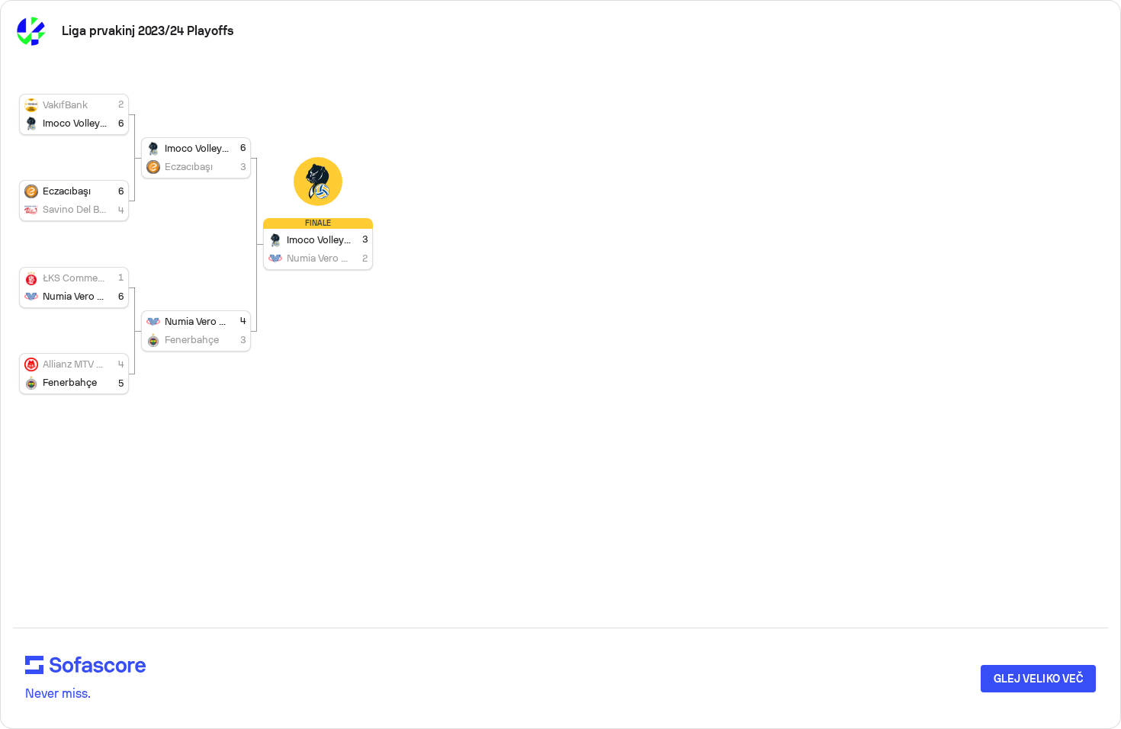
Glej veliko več (1038, 679)
